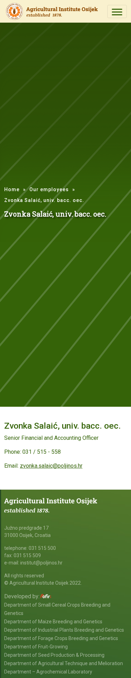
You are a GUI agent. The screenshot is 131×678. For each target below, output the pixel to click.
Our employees (49, 189)
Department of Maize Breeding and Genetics (53, 621)
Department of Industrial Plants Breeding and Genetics (64, 630)
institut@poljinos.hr (41, 563)
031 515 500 (42, 548)
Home (12, 189)
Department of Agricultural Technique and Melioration (63, 663)
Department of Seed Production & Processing (54, 655)
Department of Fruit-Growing (36, 646)
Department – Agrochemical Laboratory (48, 672)
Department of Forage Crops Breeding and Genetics (61, 638)
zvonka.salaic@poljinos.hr (51, 465)
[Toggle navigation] (117, 11)
